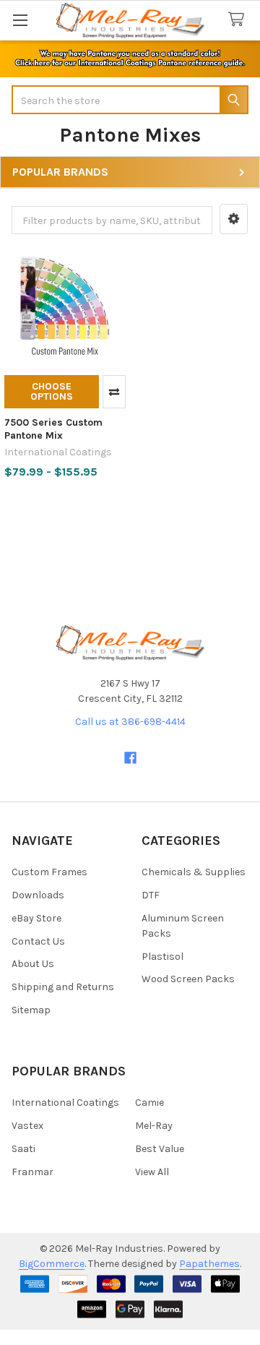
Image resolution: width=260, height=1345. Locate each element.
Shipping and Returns (63, 987)
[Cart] (239, 19)
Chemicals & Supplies (194, 872)
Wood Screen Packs (188, 979)
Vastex (27, 1126)
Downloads (38, 895)
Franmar (32, 1172)
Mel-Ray (154, 1126)
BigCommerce (51, 1264)
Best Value (159, 1149)
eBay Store (36, 918)
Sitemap (31, 1010)
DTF (151, 895)
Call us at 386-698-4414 (130, 722)
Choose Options (51, 391)
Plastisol (162, 956)
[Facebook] (130, 758)
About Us (33, 964)
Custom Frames (49, 872)
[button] (234, 219)
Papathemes (209, 1264)
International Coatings (65, 1102)
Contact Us (38, 941)
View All (152, 1172)
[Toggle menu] (20, 20)
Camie (149, 1102)
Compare (114, 391)
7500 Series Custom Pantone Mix (53, 429)
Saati (23, 1149)
